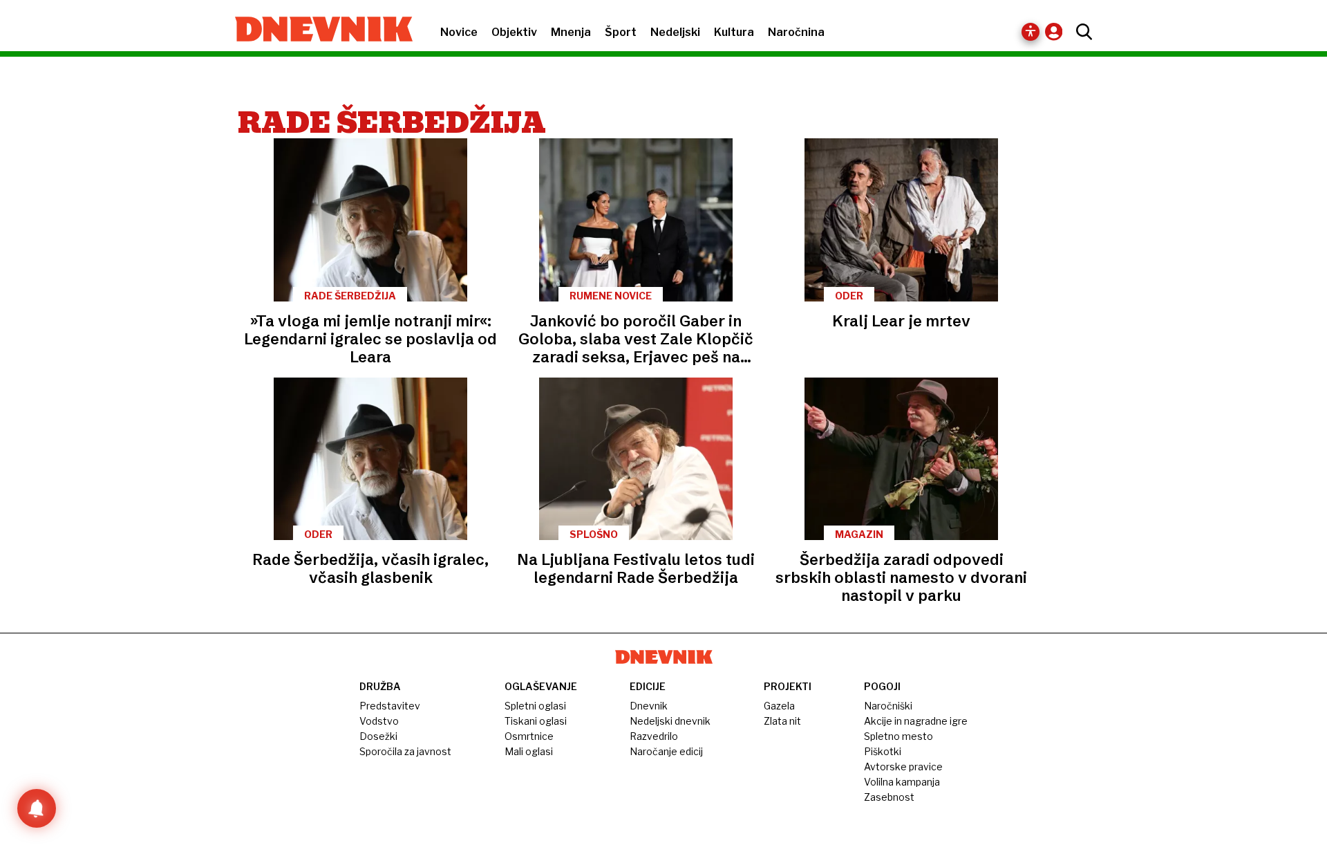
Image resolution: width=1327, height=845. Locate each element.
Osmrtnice (529, 736)
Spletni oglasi (535, 706)
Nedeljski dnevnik (670, 721)
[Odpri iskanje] (1080, 32)
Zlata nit (782, 721)
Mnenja (571, 32)
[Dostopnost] (1030, 32)
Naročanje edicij (666, 751)
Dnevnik (649, 706)
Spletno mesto (898, 736)
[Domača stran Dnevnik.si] (317, 30)
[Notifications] (36, 808)
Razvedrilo (654, 736)
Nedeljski (675, 32)
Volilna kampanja (902, 782)
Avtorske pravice (903, 766)
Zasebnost (889, 797)
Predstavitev (389, 706)
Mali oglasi (529, 751)
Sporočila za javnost (405, 751)
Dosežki (378, 736)
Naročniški (888, 706)
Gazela (779, 706)
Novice (459, 32)
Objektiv (514, 32)
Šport (621, 32)
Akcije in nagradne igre (916, 721)
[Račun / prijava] (1057, 31)
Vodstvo (379, 721)
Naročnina (796, 32)
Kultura (734, 32)
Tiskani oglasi (536, 721)
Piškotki (882, 751)
